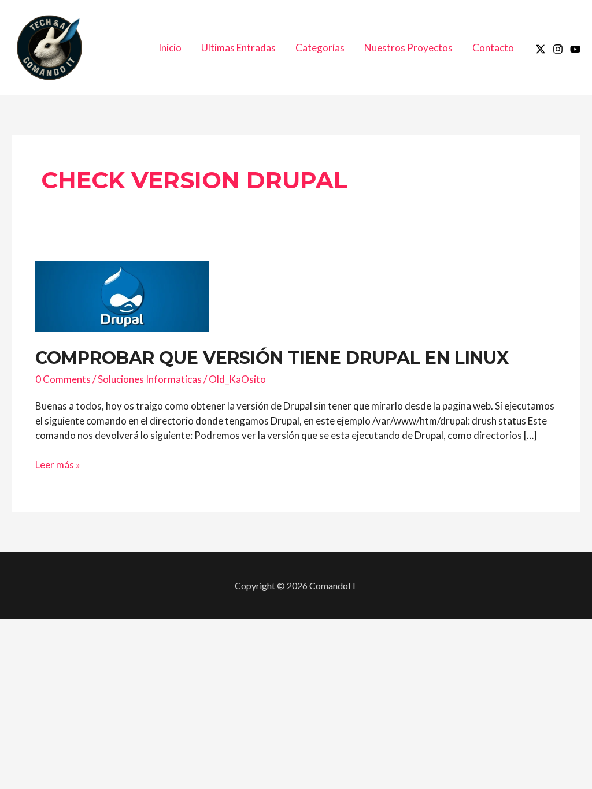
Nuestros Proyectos (408, 48)
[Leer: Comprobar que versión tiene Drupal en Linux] (122, 295)
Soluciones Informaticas (150, 379)
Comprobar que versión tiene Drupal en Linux (272, 358)
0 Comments (63, 379)
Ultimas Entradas (238, 48)
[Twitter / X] (540, 49)
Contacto (493, 48)
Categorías (320, 48)
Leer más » (57, 465)
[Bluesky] (575, 49)
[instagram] (558, 49)
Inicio (170, 48)
